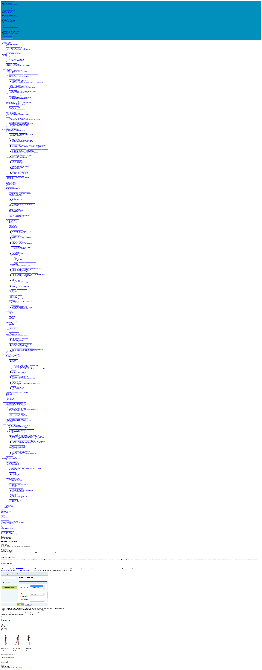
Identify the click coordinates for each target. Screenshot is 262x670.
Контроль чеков (9, 393)
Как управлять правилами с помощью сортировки (23, 151)
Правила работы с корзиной (15, 135)
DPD (15, 257)
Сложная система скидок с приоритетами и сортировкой (24, 152)
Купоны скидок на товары (17, 162)
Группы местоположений (17, 230)
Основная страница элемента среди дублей (16, 403)
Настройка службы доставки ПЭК (19, 496)
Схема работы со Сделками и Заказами (20, 451)
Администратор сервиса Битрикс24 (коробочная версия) (16, 30)
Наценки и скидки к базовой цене (19, 242)
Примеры (8, 117)
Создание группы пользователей (19, 345)
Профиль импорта (13, 297)
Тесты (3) (5, 507)
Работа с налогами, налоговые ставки (20, 286)
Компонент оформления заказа (16, 210)
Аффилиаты (9, 311)
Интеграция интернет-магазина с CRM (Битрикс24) (18, 425)
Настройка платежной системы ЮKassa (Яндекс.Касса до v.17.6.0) (26, 268)
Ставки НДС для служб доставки (19, 289)
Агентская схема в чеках (11, 397)
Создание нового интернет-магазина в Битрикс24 (23, 440)
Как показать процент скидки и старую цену (21, 155)
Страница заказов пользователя (16, 411)
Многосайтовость (7, 19)
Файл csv (13, 303)
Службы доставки (13, 251)
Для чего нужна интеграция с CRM (17, 426)
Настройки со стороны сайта (21, 366)
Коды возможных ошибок (17, 388)
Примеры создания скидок (15, 144)
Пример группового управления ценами (18, 125)
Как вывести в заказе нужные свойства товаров (20, 193)
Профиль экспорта (13, 296)
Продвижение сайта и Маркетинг (11, 4)
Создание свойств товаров (15, 483)
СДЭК (15, 258)
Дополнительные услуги (17, 253)
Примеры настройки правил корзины (14, 174)
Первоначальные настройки (12, 464)
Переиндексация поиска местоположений (21, 237)
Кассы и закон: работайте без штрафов (12, 354)
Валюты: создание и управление (16, 59)
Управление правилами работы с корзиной (21, 165)
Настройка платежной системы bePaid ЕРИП (21, 278)
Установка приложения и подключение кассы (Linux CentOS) (25, 383)
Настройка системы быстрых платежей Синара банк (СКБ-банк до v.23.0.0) (29, 274)
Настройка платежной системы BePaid (20, 276)
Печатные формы (13, 291)
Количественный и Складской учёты (17, 104)
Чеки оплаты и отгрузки (11, 395)
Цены (10, 238)
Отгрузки (11, 200)
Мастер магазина (13, 222)
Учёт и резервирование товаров (13, 103)
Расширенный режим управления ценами (18, 92)
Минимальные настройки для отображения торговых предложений (27, 82)
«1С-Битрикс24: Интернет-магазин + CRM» (16, 432)
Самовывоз (16, 263)
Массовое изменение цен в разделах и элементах (17, 114)
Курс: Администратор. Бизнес (8, 1)
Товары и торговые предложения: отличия (19, 77)
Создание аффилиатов (14, 314)
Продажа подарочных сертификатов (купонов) (22, 141)
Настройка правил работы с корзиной (20, 166)
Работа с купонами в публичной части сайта (21, 140)
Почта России (17, 260)
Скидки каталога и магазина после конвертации (17, 131)
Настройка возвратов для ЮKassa (22, 282)
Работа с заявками (15, 208)
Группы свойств (12, 225)
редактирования (19, 568)
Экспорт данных (10, 505)
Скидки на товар (13, 158)
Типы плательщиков (13, 223)
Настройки (14, 339)
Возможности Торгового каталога (14, 70)
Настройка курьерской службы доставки (20, 497)
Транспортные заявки (14, 205)
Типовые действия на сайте (12, 52)
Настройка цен (12, 472)
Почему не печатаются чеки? (18, 373)
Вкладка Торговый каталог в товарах (17, 85)
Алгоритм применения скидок (16, 136)
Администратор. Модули (9, 10)
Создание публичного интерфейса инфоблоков (22, 348)
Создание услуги (13, 90)
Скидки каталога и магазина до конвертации (16, 157)
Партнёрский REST (7, 36)
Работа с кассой (15, 384)
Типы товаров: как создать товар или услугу (19, 76)
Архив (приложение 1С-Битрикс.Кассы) (18, 376)
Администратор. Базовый (9, 8)
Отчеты (8, 329)
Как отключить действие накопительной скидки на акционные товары (27, 146)
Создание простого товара (17, 489)
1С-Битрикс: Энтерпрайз (9, 21)
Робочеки (13, 370)
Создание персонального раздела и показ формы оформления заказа (27, 349)
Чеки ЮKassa (14, 371)
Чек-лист (11, 221)
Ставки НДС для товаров (17, 287)
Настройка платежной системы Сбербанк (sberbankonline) (24, 273)
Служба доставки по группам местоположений (25, 262)
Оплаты (10, 196)
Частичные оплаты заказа (17, 199)
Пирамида (11, 317)
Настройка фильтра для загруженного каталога (20, 101)
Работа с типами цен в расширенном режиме (21, 243)
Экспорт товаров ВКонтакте (20, 248)
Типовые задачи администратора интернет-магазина (18, 49)
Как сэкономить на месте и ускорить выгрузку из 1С (21, 301)
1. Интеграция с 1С (13, 359)
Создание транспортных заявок (18, 206)
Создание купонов (15, 139)
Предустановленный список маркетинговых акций (21, 134)
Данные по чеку (15, 375)
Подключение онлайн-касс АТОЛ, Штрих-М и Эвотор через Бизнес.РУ (28, 368)
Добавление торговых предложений (19, 80)
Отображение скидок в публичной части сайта (20, 153)
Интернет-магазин (7, 181)
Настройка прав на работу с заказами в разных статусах (24, 350)
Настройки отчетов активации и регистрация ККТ (26, 365)
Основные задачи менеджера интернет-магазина (17, 50)
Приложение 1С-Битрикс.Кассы (18, 377)
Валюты (5, 55)
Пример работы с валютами (12, 64)
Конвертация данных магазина (13, 188)
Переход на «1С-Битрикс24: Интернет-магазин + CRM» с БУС (26, 438)
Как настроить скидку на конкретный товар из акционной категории (27, 147)
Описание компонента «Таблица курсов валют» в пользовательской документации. (20, 570)
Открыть (3, 510)
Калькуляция (12, 316)
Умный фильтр (12, 96)
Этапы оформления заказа (15, 211)
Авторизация (4, 39)
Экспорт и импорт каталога (15, 295)
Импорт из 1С (12, 300)
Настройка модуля (10, 184)
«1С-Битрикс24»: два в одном (16, 434)
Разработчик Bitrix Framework (10, 15)
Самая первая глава (7, 43)
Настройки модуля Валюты (12, 56)
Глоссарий (5, 54)
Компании (11, 249)
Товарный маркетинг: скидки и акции (12, 129)
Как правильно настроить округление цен (16, 185)
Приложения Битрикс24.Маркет (10, 33)
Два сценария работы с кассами (13, 356)
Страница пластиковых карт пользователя (18, 418)
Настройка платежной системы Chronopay (21, 275)
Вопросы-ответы (10, 398)
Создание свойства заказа (15, 500)
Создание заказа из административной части (19, 192)
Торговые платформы (14, 244)
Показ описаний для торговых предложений (16, 419)
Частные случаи (9, 506)
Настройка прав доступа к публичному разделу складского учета (24, 454)
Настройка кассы (15, 382)
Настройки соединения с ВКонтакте (22, 247)
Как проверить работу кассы (12, 391)
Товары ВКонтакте (15, 246)
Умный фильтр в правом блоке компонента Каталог (21, 123)
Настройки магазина (11, 492)
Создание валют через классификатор (17, 60)
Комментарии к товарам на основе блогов (18, 338)
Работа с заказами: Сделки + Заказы (17, 447)
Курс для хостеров (7, 25)
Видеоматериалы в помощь (12, 45)
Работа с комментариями (17, 340)
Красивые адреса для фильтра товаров (17, 99)
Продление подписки (14, 325)
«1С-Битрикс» (19, 667)
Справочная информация (12, 44)
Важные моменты (15, 448)
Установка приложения (16, 381)
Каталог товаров (10, 187)
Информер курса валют (11, 63)
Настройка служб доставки (17, 255)
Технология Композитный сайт (10, 16)
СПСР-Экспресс (18, 259)
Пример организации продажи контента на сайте (20, 343)
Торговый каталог (7, 69)
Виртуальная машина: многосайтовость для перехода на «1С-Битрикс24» (28, 441)
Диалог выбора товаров (11, 112)
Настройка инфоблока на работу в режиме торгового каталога (23, 74)
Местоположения (13, 227)
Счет (12, 279)
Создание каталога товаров (12, 478)
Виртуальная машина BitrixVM (10, 27)
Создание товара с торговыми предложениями (22, 490)
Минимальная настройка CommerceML (18, 427)
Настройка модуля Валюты (12, 463)
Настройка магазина (10, 220)
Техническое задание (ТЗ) (12, 462)
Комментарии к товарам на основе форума (19, 122)
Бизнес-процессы (7, 34)
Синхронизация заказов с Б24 (13, 431)
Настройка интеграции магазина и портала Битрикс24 (21, 429)
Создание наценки (15, 474)
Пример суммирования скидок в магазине (18, 173)
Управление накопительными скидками (20, 169)
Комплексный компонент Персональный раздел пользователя (23, 409)
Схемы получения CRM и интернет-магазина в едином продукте (26, 436)
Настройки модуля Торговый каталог (17, 72)
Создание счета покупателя (15, 501)
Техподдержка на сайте (14, 341)
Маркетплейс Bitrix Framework (10, 17)
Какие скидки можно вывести (18, 156)
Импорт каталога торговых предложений (21, 308)
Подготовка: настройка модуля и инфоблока (16, 71)
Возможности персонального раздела (17, 408)
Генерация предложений (17, 81)
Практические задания (11, 68)
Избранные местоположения (18, 232)
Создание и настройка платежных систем (21, 265)
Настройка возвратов (16, 280)
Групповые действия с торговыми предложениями (23, 83)
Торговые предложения (14, 79)
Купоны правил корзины (17, 167)
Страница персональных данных (16, 413)
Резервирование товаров (14, 107)
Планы (10, 313)
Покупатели (9, 322)
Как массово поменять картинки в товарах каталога (21, 120)
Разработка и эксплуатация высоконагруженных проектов (16, 22)
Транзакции (11, 318)
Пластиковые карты (13, 327)
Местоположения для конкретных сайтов (21, 231)
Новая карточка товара (14, 443)
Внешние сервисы (15, 235)
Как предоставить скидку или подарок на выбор (22, 150)
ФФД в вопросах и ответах (17, 389)
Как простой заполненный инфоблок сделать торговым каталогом (24, 119)
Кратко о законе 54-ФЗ (11, 355)
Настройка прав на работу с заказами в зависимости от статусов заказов (25, 468)
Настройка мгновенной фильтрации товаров (19, 98)
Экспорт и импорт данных (12, 294)
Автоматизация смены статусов (16, 212)
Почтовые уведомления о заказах (16, 216)
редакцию (7, 552)
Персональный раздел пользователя (14, 406)
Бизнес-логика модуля (11, 183)
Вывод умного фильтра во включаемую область (20, 124)
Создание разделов (13, 485)
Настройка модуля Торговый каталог (17, 467)
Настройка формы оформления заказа (17, 446)
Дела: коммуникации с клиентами (17, 445)
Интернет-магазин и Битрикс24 (10, 424)
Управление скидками (16, 160)
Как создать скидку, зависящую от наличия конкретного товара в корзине (28, 145)
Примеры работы (10, 336)
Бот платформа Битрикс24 (9, 32)
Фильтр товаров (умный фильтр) (13, 95)
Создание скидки (13, 494)
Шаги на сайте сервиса (19, 364)
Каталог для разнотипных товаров (14, 115)
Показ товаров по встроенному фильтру (15, 405)
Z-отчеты (13, 386)
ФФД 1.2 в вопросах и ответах (18, 372)
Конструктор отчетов (14, 332)
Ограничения (14, 254)
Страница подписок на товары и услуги (18, 415)
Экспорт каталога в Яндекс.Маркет (17, 298)
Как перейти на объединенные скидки (18, 133)
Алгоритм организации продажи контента (21, 344)
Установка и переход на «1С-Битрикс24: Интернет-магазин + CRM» (24, 435)
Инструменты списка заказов (18, 452)
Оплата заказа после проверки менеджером (19, 215)
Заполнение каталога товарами (16, 488)
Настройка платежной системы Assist (20, 270)
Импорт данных (15, 305)
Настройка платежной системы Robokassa (21, 269)
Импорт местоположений (17, 236)
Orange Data (14, 361)
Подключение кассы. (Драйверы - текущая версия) (23, 378)
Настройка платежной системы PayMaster (21, 271)
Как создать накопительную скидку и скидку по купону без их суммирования (29, 149)
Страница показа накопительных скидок (18, 416)
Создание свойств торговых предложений (18, 484)
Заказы (7, 189)
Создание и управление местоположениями (21, 228)
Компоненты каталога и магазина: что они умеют (14, 402)
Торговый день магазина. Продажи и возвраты (17, 392)
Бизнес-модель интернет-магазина (14, 334)
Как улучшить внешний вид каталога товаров (16, 404)
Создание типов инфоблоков (15, 480)
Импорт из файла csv (13, 302)
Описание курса (7, 42)
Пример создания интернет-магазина (12, 458)
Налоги (10, 285)
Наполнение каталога (11, 75)
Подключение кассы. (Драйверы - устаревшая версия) (24, 379)
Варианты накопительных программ (20, 172)
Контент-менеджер (7, 3)
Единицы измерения (13, 290)
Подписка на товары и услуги (13, 113)
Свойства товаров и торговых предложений (19, 86)
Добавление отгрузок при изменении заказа (21, 204)
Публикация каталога (11, 93)
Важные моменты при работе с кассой (23, 367)
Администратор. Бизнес (8, 11)
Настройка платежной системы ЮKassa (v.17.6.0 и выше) (24, 266)
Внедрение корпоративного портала (11, 31)
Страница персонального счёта (16, 410)
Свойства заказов (13, 226)
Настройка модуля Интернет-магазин (17, 477)
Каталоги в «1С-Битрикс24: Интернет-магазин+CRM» (24, 453)
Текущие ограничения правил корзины (15, 176)
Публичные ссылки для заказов (16, 214)
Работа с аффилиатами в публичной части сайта (20, 319)
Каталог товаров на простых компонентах (18, 118)
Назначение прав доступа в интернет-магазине (17, 335)
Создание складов (13, 502)
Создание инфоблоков (14, 481)
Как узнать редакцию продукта (13, 53)
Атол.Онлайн (14, 362)
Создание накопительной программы (20, 171)
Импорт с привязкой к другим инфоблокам (21, 307)
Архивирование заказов (14, 209)
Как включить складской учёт (18, 109)
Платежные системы (13, 264)
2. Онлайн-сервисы (13, 360)
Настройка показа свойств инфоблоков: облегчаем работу (22, 91)
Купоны (10, 138)
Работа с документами (16, 110)
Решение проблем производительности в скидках (17, 177)
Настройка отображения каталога (16, 491)
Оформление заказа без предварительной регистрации (18, 420)
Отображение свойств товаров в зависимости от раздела (22, 87)
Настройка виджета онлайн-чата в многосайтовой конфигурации (26, 442)
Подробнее (3, 563)
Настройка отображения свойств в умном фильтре (20, 97)
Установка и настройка (8, 5)
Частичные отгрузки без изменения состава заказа (23, 203)
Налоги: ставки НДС (13, 475)
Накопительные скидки (14, 168)
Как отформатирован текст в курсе (14, 47)
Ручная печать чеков (10, 394)
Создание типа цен (15, 473)
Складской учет (12, 108)
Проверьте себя (9, 66)
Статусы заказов (12, 284)
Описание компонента (8, 657)
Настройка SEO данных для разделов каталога (19, 486)
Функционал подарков (14, 142)
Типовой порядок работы (12, 461)
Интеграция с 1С (7, 12)
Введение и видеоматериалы (12, 459)
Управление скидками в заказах (16, 194)
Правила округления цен (17, 241)
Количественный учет (14, 106)
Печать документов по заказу (15, 195)
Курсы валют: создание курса (13, 61)
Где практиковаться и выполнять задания (15, 48)
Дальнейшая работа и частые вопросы (17, 430)
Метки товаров (12, 88)
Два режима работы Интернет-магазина (15, 130)
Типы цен (13, 239)
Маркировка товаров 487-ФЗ (12, 219)
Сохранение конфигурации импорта (19, 306)
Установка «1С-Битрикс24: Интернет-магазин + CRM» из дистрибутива (28, 437)
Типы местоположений (16, 233)
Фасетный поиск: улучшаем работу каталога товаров (18, 102)
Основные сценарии (16, 449)
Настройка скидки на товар (17, 161)
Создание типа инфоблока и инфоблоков (21, 346)
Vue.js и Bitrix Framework (9, 20)
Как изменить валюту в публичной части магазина (18, 65)
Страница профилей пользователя (17, 414)
